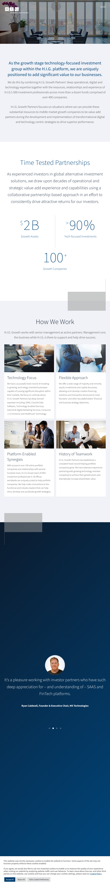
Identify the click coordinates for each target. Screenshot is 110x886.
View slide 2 (53, 728)
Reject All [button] (21, 879)
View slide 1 (49, 728)
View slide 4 (60, 728)
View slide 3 (57, 728)
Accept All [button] (10, 879)
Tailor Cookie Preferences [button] (39, 879)
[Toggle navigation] (102, 7)
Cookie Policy (96, 874)
